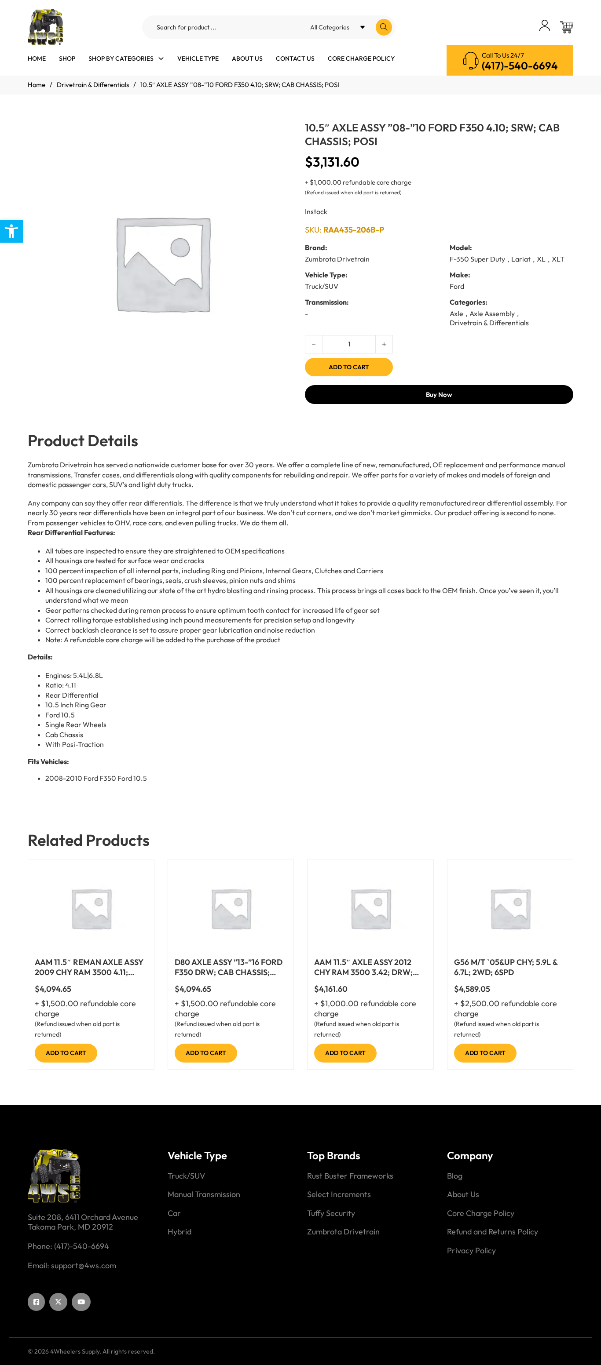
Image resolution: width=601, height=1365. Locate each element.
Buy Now (439, 394)
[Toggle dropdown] (161, 58)
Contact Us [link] (295, 58)
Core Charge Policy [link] (361, 58)
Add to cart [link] (66, 1053)
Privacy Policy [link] (471, 1251)
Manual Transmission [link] (204, 1194)
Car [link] (174, 1213)
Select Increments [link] (339, 1194)
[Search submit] (384, 27)
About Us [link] (247, 58)
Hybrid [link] (179, 1232)
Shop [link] (67, 58)
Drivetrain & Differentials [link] (93, 84)
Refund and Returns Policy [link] (492, 1232)
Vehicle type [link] (198, 58)
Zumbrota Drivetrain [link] (343, 1232)
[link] (11, 231)
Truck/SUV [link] (186, 1176)
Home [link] (37, 58)
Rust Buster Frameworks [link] (350, 1176)
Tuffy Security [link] (331, 1213)
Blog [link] (454, 1176)
